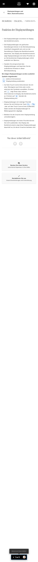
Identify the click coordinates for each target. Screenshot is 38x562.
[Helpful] (15, 143)
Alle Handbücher (7, 21)
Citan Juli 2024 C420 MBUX (18, 21)
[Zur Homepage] (19, 4)
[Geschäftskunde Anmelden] (34, 4)
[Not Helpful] (21, 143)
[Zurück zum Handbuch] (4, 12)
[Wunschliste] (27, 3)
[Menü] (3, 4)
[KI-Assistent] (24, 557)
